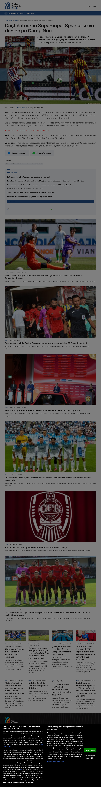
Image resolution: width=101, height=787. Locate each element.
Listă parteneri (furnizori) (55, 761)
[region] (50, 755)
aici (21, 769)
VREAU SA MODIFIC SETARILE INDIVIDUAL (90, 757)
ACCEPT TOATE (90, 750)
